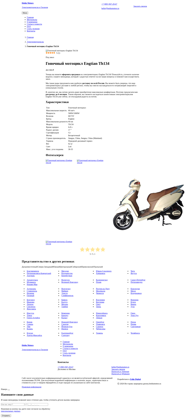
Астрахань (31, 289)
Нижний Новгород (69, 322)
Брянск (64, 300)
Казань (30, 329)
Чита (133, 271)
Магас (133, 291)
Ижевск (64, 329)
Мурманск (31, 282)
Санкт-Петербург (138, 280)
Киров (29, 322)
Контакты (31, 31)
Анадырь (31, 276)
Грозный (30, 295)
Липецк (30, 304)
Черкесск (100, 293)
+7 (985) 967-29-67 (109, 4)
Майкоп (64, 291)
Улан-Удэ (134, 315)
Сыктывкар (136, 326)
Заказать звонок (140, 6)
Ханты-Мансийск (34, 335)
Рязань (133, 304)
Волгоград (65, 289)
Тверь (98, 307)
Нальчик (30, 293)
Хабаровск (100, 273)
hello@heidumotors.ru (110, 8)
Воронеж (134, 300)
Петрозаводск (136, 282)
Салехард (65, 335)
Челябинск (135, 333)
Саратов (64, 324)
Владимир (100, 300)
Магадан (65, 271)
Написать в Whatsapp (121, 374)
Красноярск (101, 315)
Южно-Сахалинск (104, 271)
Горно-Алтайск (33, 318)
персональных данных (10, 411)
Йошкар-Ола (66, 326)
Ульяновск (100, 324)
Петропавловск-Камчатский (39, 273)
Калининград (102, 280)
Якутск (134, 273)
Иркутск (30, 313)
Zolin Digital (135, 379)
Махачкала (100, 291)
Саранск (99, 326)
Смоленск (31, 307)
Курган (30, 333)
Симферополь (67, 295)
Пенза (133, 322)
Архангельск (32, 280)
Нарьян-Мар (32, 284)
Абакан (99, 318)
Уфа (28, 326)
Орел (98, 304)
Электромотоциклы (35, 42)
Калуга (64, 302)
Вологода (65, 280)
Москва (64, 304)
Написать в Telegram (120, 371)
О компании (32, 22)
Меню (25, 13)
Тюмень (99, 333)
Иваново (30, 302)
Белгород (31, 300)
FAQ (29, 26)
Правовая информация (31, 387)
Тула (133, 307)
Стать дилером (33, 29)
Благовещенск (33, 271)
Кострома (100, 302)
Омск (133, 313)
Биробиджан (66, 276)
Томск (29, 315)
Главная (30, 17)
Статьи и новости (34, 24)
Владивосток (67, 273)
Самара (30, 324)
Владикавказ (136, 293)
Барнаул (64, 315)
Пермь (133, 324)
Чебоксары (100, 329)
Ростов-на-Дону (103, 289)
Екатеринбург (67, 333)
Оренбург (100, 322)
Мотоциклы (32, 20)
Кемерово (65, 313)
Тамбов (64, 307)
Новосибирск (102, 313)
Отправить (6, 416)
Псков (98, 282)
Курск (133, 302)
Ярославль (31, 309)
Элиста (64, 293)
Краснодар (135, 289)
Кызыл (64, 318)
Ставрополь (32, 291)
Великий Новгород (69, 282)
